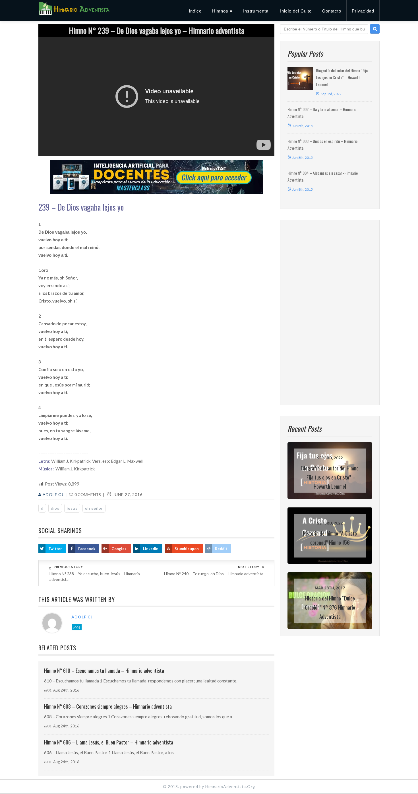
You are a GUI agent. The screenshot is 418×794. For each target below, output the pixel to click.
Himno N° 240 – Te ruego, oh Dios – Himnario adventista (213, 573)
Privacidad (363, 11)
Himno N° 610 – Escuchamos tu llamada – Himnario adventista (104, 670)
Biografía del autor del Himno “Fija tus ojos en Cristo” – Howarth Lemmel (342, 77)
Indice (195, 11)
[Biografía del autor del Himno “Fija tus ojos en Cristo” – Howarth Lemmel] (300, 78)
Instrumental (256, 11)
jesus (72, 508)
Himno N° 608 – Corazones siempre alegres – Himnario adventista (108, 706)
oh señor (94, 508)
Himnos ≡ (222, 11)
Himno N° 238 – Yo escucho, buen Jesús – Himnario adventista (94, 576)
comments (88, 494)
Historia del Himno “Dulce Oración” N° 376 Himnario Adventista (330, 607)
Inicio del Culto (296, 11)
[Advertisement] (329, 312)
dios (55, 508)
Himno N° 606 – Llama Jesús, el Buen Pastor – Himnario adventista (108, 742)
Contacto (331, 11)
